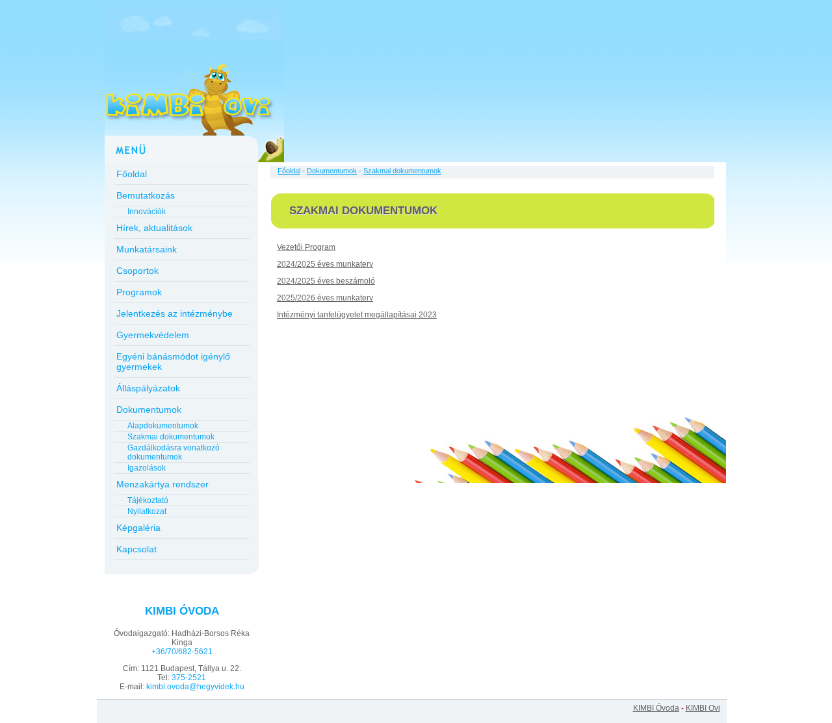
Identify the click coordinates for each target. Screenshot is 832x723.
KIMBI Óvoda (656, 708)
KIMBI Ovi (703, 708)
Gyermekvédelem (152, 335)
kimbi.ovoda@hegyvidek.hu (195, 686)
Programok (139, 292)
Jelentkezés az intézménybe (174, 313)
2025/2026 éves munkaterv (325, 297)
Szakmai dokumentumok (170, 436)
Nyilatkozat (146, 511)
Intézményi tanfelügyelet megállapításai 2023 (357, 314)
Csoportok (137, 270)
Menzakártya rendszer (162, 484)
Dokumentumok (148, 409)
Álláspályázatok (148, 388)
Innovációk (146, 211)
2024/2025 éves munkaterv (325, 264)
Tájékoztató (147, 500)
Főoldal (131, 174)
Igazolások (146, 467)
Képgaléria (138, 527)
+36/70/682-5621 (182, 651)
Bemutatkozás (145, 195)
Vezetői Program (306, 247)
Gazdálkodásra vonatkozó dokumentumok (173, 452)
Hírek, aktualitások (154, 228)
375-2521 (189, 677)
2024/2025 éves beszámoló (326, 281)
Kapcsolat (136, 549)
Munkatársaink (146, 249)
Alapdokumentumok (162, 425)
